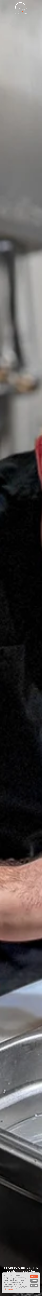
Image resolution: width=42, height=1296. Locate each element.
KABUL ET (34, 1276)
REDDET (34, 1280)
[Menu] (39, 3)
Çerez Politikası (8, 1289)
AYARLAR (34, 1285)
